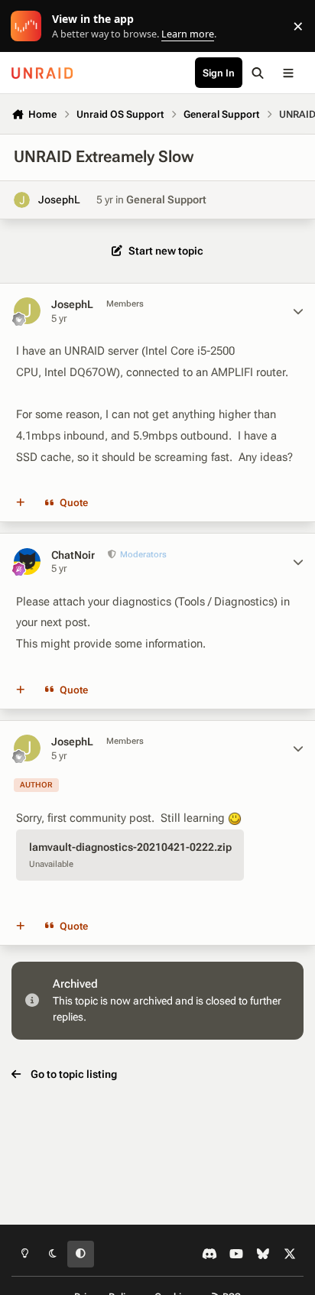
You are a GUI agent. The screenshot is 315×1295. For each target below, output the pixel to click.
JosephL (59, 199)
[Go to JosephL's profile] (22, 200)
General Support (166, 199)
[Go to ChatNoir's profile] (27, 561)
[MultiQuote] (20, 503)
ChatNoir (73, 555)
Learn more (29, 26)
